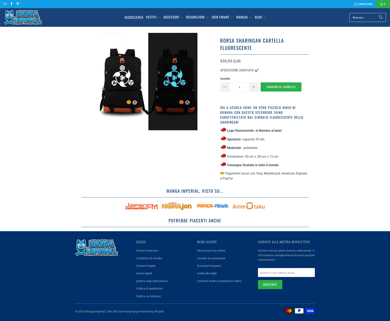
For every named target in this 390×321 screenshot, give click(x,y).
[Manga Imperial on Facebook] (11, 4)
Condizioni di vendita (149, 258)
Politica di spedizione (149, 288)
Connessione (365, 4)
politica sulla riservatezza (152, 281)
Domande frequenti (209, 265)
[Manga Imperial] (23, 17)
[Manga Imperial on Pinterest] (17, 4)
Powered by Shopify (151, 311)
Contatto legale (145, 265)
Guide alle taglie (207, 273)
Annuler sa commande (211, 258)
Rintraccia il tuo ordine (211, 250)
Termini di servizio (147, 250)
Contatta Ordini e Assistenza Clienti (219, 281)
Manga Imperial (95, 311)
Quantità (225, 78)
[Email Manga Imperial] (4, 4)
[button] (153, 17)
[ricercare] (381, 17)
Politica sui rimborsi (148, 296)
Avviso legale (144, 273)
